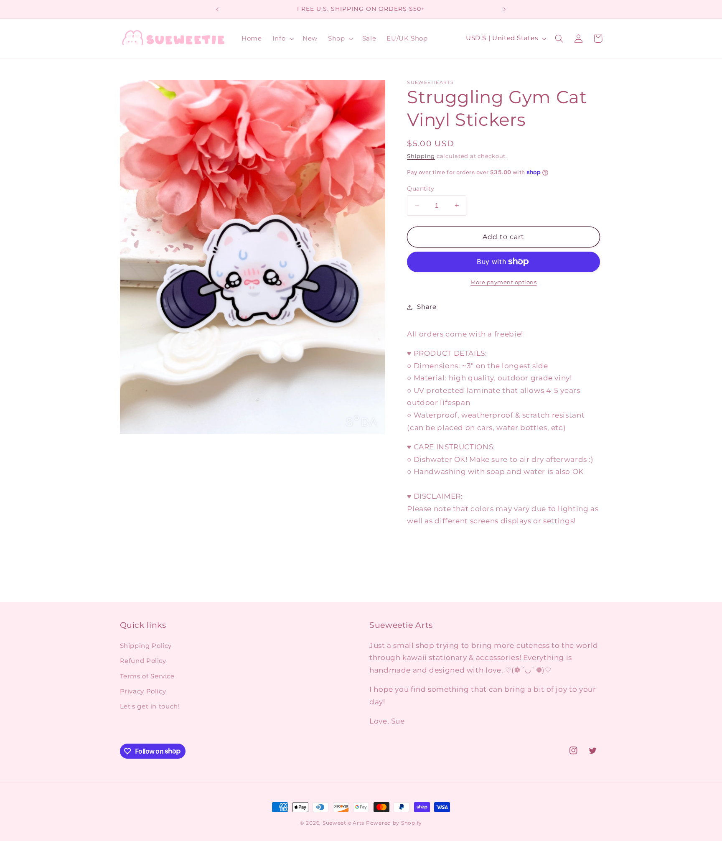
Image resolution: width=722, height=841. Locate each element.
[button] (282, 38)
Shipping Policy (146, 646)
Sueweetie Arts (343, 823)
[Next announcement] (504, 9)
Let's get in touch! (150, 706)
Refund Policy (143, 661)
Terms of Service (147, 676)
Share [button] (426, 307)
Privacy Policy (143, 691)
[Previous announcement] (217, 9)
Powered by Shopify (394, 823)
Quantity (420, 188)
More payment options (503, 282)
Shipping (421, 156)
